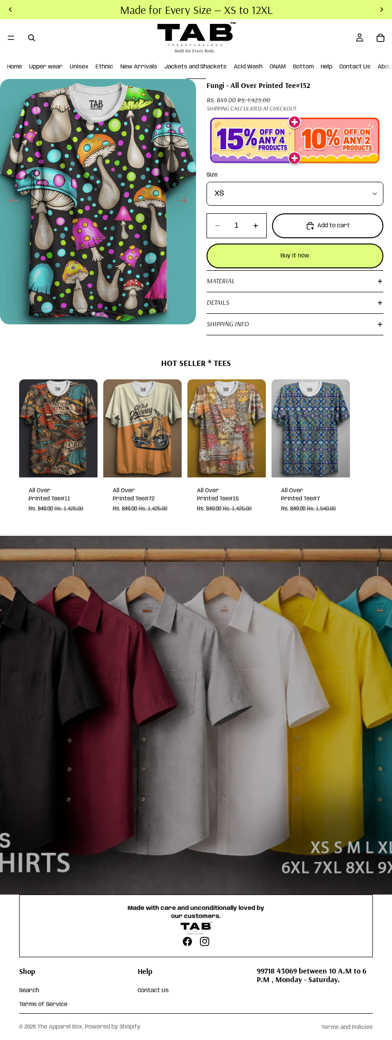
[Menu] (11, 38)
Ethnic (104, 67)
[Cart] (380, 37)
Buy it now (295, 256)
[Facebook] (187, 941)
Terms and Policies (347, 1027)
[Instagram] (204, 941)
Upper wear (46, 67)
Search (29, 990)
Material (221, 281)
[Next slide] (185, 201)
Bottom (303, 67)
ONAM (278, 67)
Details (218, 302)
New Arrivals (138, 67)
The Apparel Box (59, 1027)
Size (212, 175)
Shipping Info (228, 324)
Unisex (79, 67)
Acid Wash (248, 67)
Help (326, 67)
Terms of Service (43, 1004)
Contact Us (354, 67)
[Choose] (82, 462)
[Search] (31, 37)
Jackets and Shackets (195, 67)
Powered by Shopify (113, 1027)
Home (14, 67)
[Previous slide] (11, 201)
